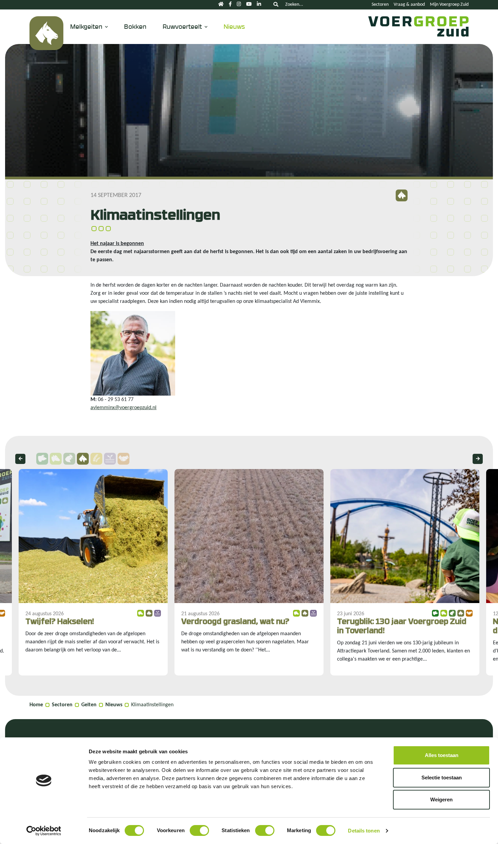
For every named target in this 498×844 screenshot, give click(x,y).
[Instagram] (239, 4)
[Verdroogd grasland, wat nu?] (249, 572)
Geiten (89, 705)
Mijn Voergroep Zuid (449, 4)
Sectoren (380, 4)
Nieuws (234, 26)
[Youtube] (249, 4)
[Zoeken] (275, 4)
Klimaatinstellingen (152, 705)
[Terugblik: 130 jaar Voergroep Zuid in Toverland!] (404, 572)
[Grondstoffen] (96, 459)
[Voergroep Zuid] (417, 33)
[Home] (221, 4)
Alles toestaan (441, 755)
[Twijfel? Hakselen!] (93, 572)
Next (478, 459)
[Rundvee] (56, 459)
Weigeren (441, 799)
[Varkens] (42, 459)
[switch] (199, 830)
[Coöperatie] (123, 459)
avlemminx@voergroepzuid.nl (123, 407)
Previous (20, 459)
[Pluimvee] (69, 459)
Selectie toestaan (441, 777)
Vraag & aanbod (409, 4)
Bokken (135, 26)
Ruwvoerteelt (182, 26)
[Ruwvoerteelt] (110, 459)
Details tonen (363, 831)
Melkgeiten (86, 26)
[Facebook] (230, 4)
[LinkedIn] (259, 4)
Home (36, 705)
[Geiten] (46, 33)
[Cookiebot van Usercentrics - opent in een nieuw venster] (44, 831)
